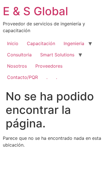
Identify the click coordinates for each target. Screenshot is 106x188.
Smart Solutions (57, 54)
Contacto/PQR (22, 77)
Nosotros (17, 66)
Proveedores (48, 66)
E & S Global (35, 11)
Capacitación (41, 43)
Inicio (12, 43)
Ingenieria (74, 43)
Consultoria (19, 54)
